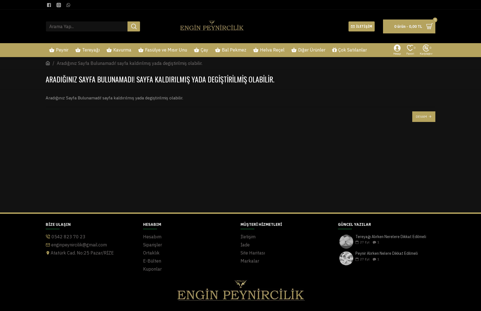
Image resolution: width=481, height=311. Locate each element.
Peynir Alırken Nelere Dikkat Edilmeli (386, 253)
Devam (421, 116)
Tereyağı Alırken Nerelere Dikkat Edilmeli (390, 237)
